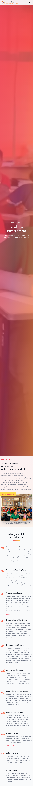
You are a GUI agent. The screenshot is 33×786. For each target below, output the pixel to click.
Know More (9, 745)
